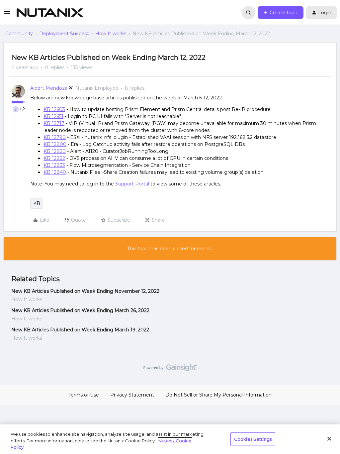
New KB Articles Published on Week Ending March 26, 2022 (80, 310)
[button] (7, 14)
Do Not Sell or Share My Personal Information (218, 395)
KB (36, 203)
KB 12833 (54, 165)
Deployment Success (64, 34)
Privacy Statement (132, 395)
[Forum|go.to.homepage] (50, 12)
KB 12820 (54, 151)
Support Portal (132, 184)
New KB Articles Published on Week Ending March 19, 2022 (80, 330)
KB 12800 (54, 144)
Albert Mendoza (48, 88)
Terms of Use (83, 395)
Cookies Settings (253, 438)
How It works (110, 34)
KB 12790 (54, 137)
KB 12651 (53, 116)
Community (19, 34)
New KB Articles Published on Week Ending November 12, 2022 (85, 291)
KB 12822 (54, 158)
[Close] (329, 438)
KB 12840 (54, 172)
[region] (170, 439)
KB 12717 (53, 123)
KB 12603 (54, 109)
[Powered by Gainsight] (170, 369)
